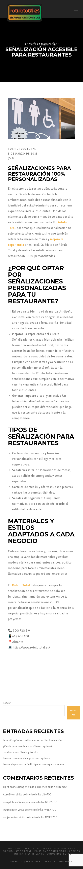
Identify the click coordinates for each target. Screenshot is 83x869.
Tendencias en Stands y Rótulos (20, 752)
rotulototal (25, 148)
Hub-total (63, 853)
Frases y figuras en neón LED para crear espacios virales (33, 764)
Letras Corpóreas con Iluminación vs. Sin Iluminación (32, 740)
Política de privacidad (50, 851)
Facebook (16, 861)
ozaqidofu (9, 802)
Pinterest (66, 861)
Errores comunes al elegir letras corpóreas (26, 758)
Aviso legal (24, 851)
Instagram (33, 861)
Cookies (74, 851)
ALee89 (7, 794)
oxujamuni (9, 817)
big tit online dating (13, 787)
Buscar (6, 703)
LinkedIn (50, 861)
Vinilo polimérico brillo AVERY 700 (47, 787)
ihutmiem (8, 809)
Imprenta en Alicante (29, 853)
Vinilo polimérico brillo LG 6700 (34, 794)
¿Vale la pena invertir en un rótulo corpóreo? (27, 746)
